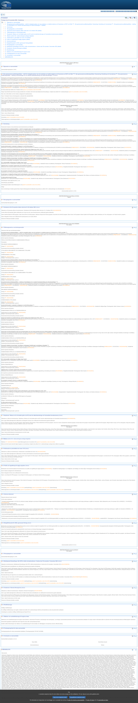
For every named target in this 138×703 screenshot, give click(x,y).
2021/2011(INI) (36, 172)
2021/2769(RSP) (65, 564)
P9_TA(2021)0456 (9, 246)
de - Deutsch (107, 11)
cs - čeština (104, 11)
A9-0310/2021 (21, 151)
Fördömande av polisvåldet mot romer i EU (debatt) (19, 37)
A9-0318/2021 (74, 163)
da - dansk (105, 11)
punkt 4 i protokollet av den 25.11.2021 (41, 487)
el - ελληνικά (110, 11)
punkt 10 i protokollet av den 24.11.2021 (29, 489)
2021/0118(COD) (90, 147)
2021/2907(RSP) (41, 451)
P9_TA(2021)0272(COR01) (12, 442)
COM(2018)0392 (117, 79)
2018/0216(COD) (132, 79)
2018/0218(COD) (23, 87)
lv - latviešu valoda (119, 11)
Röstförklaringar (10, 50)
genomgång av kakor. (103, 700)
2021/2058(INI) (36, 163)
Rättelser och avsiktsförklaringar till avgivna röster (18, 51)
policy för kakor (90, 700)
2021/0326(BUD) (5, 502)
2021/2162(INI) (55, 175)
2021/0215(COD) (47, 156)
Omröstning (9, 27)
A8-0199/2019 (22, 83)
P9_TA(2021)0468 (14, 387)
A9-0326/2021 (133, 518)
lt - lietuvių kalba (121, 11)
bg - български (101, 11)
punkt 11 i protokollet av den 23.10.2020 (78, 91)
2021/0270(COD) (114, 150)
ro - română (130, 11)
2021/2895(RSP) (57, 210)
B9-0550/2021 (84, 576)
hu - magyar (122, 11)
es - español (102, 11)
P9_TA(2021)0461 (21, 340)
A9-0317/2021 (72, 178)
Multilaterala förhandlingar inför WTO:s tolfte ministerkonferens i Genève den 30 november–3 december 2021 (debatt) (34, 46)
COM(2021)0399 (108, 159)
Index (3, 14)
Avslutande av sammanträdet (14, 55)
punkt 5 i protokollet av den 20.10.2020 (32, 89)
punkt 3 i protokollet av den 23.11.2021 (15, 117)
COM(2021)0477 (99, 150)
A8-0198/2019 (66, 87)
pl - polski (127, 11)
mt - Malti (124, 11)
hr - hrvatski (116, 11)
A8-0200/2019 (38, 80)
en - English (112, 11)
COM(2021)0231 (75, 147)
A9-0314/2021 (103, 468)
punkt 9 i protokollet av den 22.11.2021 (46, 442)
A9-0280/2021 (80, 172)
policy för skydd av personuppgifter (76, 700)
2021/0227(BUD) (55, 514)
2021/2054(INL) (59, 166)
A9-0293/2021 (127, 147)
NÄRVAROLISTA (9, 57)
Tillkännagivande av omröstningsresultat (16, 32)
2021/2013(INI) (26, 178)
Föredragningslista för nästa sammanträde (16, 53)
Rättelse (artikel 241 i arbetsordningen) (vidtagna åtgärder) (20, 36)
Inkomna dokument (11, 41)
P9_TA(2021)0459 (21, 312)
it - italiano (118, 11)
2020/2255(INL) (48, 468)
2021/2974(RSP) (38, 590)
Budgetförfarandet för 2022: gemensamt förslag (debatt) (20, 43)
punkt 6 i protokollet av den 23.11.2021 (29, 119)
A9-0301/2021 (31, 160)
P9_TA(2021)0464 (21, 377)
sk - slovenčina (131, 11)
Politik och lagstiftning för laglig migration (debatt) (18, 39)
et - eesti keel (108, 11)
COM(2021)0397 (32, 156)
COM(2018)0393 (96, 82)
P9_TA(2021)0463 (21, 366)
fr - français (113, 11)
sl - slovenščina (133, 11)
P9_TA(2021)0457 (9, 268)
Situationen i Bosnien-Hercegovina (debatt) (17, 48)
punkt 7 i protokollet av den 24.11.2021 (15, 487)
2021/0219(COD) (123, 159)
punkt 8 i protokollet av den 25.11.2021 (55, 489)
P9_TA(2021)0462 (21, 353)
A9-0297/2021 (86, 156)
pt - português (128, 11)
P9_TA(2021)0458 (9, 291)
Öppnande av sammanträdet (13, 22)
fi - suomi (134, 11)
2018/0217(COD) (111, 82)
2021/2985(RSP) (71, 418)
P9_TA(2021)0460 (21, 326)
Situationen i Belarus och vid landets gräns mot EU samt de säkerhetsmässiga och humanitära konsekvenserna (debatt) (35, 34)
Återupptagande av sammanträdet (15, 28)
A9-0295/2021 (103, 175)
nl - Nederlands (125, 11)
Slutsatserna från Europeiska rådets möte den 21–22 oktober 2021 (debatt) (24, 30)
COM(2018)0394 (8, 87)
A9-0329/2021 (41, 510)
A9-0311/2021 (90, 166)
